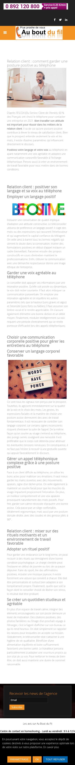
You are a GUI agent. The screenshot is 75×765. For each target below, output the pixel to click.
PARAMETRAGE (19, 759)
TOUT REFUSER (55, 759)
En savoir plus (51, 747)
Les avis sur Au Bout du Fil (37, 723)
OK (37, 759)
